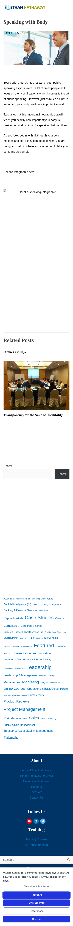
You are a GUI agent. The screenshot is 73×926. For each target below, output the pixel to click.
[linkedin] (36, 821)
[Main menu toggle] (65, 7)
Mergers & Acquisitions (50, 683)
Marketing (30, 682)
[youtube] (30, 821)
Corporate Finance (31, 625)
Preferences (36, 910)
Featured (44, 645)
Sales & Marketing (48, 718)
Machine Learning (46, 676)
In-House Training (36, 844)
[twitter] (43, 821)
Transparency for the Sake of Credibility (33, 415)
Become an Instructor (36, 781)
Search (8, 465)
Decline (36, 919)
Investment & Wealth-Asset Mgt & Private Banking (27, 659)
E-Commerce (37, 638)
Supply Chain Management (19, 725)
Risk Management (15, 718)
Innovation (44, 653)
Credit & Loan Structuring (55, 632)
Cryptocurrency (11, 638)
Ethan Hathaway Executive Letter (18, 646)
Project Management (24, 709)
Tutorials (11, 737)
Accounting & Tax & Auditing (28, 599)
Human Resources (24, 653)
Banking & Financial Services (20, 610)
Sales (34, 718)
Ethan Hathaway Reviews (36, 775)
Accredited (47, 598)
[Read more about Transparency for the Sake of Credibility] (36, 385)
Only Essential (36, 902)
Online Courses (15, 688)
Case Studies (39, 617)
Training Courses (36, 839)
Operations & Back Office (43, 688)
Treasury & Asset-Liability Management (28, 730)
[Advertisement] (36, 537)
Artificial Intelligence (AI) (17, 604)
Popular (64, 689)
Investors (36, 792)
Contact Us (37, 797)
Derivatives (25, 638)
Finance (61, 646)
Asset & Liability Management (47, 604)
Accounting (9, 599)
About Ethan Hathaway (36, 770)
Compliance (11, 625)
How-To (7, 653)
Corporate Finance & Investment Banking (23, 632)
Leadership (39, 667)
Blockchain (43, 610)
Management (12, 682)
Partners (36, 786)
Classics (59, 618)
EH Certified (51, 637)
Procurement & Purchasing (15, 695)
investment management (14, 668)
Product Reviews (16, 701)
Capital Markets (13, 618)
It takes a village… (16, 352)
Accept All (36, 894)
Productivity (36, 695)
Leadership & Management (21, 675)
